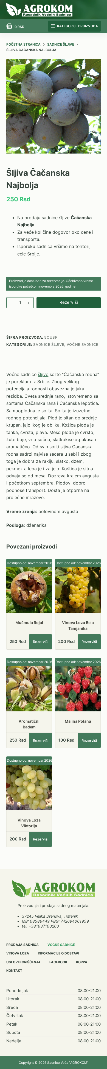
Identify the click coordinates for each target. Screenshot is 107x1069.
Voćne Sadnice (82, 344)
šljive (43, 374)
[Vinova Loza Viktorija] (29, 787)
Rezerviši (69, 302)
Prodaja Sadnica (22, 945)
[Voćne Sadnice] (53, 888)
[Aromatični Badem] (29, 689)
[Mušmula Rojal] (29, 590)
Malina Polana (78, 721)
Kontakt (14, 970)
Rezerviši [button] (40, 641)
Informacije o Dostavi (58, 953)
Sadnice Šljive (48, 344)
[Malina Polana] (78, 689)
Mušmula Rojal (29, 622)
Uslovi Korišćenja (23, 962)
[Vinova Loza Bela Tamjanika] (78, 590)
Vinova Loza (17, 953)
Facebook (58, 962)
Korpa (81, 962)
